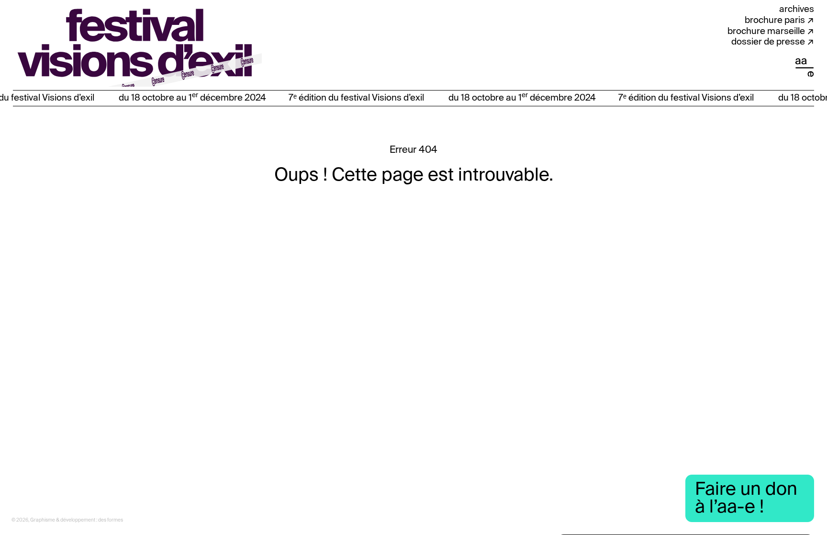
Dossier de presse (768, 41)
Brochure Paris (775, 20)
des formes (110, 520)
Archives (796, 9)
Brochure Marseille (766, 31)
